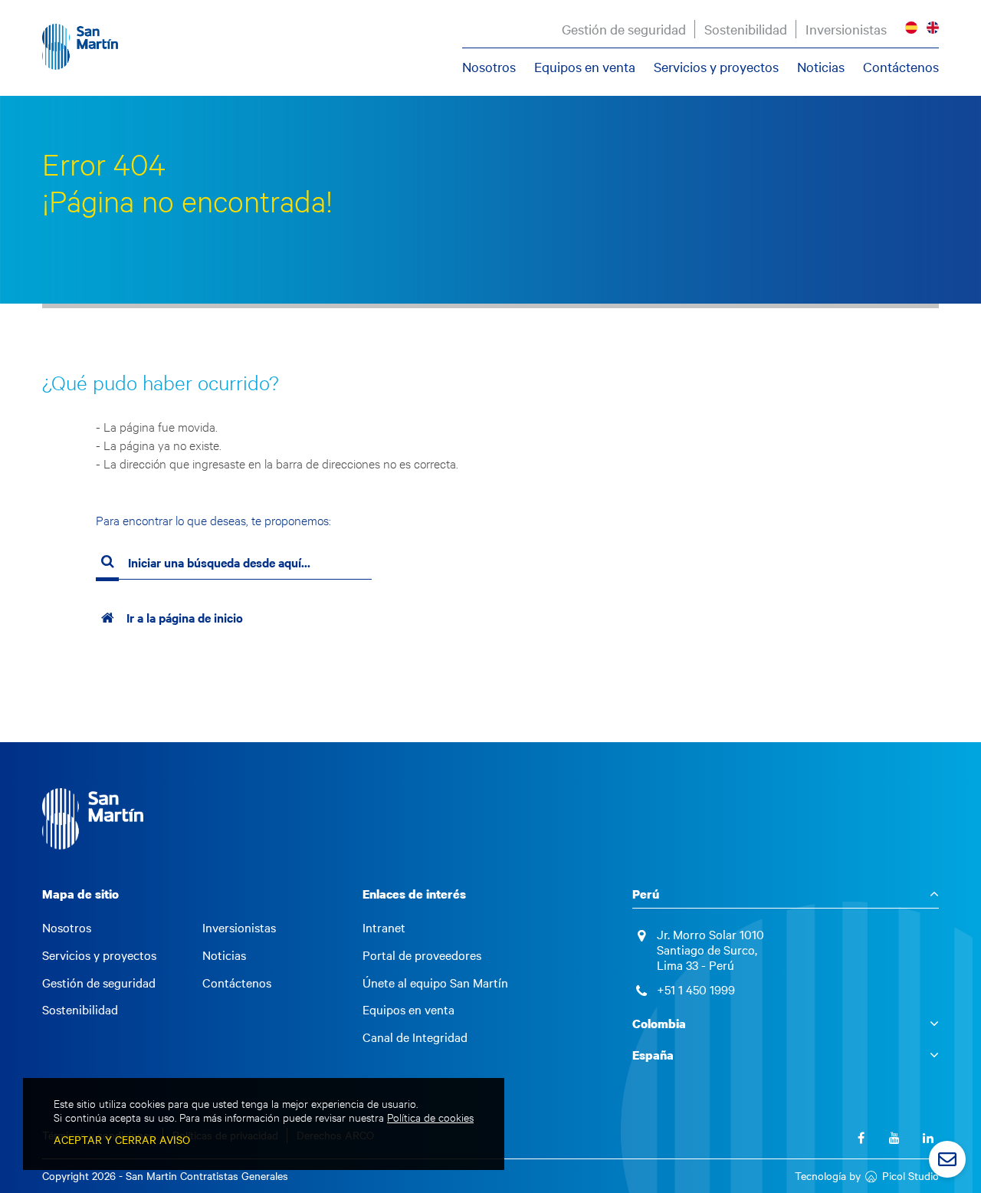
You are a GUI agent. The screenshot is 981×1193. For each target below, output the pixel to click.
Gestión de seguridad (624, 29)
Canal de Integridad (415, 1037)
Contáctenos (901, 67)
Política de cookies (430, 1117)
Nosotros (489, 67)
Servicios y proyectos (716, 67)
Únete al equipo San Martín (435, 983)
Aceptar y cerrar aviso (122, 1139)
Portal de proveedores (422, 955)
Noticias (821, 67)
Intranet (384, 927)
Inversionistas (846, 29)
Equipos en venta (584, 67)
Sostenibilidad (745, 29)
